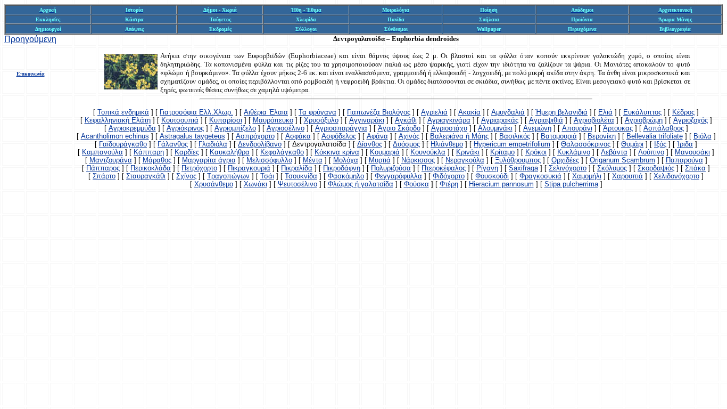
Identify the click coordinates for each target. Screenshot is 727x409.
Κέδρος (683, 112)
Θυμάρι (632, 144)
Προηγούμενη (30, 39)
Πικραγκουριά (249, 168)
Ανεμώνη (537, 128)
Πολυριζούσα (391, 168)
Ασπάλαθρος (663, 128)
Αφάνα (377, 136)
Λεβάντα (614, 152)
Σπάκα (695, 168)
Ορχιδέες (565, 160)
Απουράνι (577, 128)
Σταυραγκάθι (146, 176)
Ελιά (605, 112)
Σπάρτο (104, 176)
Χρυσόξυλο (321, 120)
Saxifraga (523, 168)
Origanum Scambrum (622, 160)
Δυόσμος (406, 144)
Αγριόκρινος (185, 128)
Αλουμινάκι (495, 128)
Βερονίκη (602, 136)
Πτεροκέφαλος (444, 168)
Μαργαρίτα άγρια (209, 160)
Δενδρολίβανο (260, 144)
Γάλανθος (173, 144)
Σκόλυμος (612, 168)
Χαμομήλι (586, 176)
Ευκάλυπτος (642, 112)
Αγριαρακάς (499, 120)
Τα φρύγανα (317, 112)
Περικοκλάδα (150, 168)
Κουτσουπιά (180, 120)
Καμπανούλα (102, 152)
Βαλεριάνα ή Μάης (459, 136)
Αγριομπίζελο (235, 128)
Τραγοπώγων (228, 176)
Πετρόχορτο (199, 168)
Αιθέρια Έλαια (266, 112)
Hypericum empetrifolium (512, 144)
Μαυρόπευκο (273, 120)
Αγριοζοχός (690, 120)
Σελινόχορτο (567, 168)
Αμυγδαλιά (508, 112)
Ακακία (469, 112)
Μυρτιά (380, 160)
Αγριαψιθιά (546, 120)
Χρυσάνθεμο (213, 184)
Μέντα (313, 160)
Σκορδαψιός (656, 168)
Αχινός (409, 136)
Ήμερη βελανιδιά (561, 112)
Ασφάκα (298, 136)
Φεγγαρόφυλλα (398, 176)
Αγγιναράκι (366, 120)
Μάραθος (157, 160)
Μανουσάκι (692, 152)
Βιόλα (702, 136)
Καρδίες (187, 152)
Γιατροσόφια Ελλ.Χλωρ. (196, 112)
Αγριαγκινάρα (448, 120)
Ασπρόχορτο (255, 136)
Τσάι (267, 176)
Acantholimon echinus (115, 136)
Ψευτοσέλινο (297, 184)
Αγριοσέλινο (285, 128)
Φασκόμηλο (346, 176)
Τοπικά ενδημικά (123, 112)
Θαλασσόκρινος (585, 144)
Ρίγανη (487, 168)
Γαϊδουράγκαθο (123, 144)
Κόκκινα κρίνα (337, 152)
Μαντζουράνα (110, 160)
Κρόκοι (536, 152)
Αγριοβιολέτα (594, 120)
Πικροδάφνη (341, 168)
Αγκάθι (406, 120)
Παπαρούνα (684, 160)
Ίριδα (685, 144)
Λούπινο (651, 152)
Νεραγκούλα (464, 160)
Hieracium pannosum (501, 184)
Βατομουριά (559, 136)
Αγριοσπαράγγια (341, 128)
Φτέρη (449, 184)
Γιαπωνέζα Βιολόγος (378, 112)
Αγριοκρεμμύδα (132, 128)
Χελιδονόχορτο (676, 176)
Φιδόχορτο (449, 176)
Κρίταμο (502, 152)
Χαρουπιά (627, 176)
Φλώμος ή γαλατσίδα (360, 184)
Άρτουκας (618, 128)
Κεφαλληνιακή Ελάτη (118, 120)
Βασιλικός (514, 136)
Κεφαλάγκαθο (282, 152)
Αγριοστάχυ (449, 128)
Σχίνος (186, 176)
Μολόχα (345, 160)
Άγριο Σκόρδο (399, 128)
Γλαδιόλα (213, 144)
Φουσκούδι (492, 176)
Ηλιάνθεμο (447, 144)
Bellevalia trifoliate (654, 136)
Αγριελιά (434, 112)
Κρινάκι (468, 152)
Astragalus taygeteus (192, 136)
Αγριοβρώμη (644, 120)
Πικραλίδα (296, 168)
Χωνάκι (255, 184)
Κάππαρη (149, 152)
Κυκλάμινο (573, 152)
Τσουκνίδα (301, 176)
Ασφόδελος (338, 136)
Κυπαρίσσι (225, 120)
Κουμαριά (385, 152)
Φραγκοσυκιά (540, 176)
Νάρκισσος (418, 160)
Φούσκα (416, 184)
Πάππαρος (103, 168)
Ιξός (660, 144)
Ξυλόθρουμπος (518, 160)
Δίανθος (369, 144)
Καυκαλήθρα (230, 152)
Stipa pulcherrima (571, 184)
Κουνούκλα (427, 152)
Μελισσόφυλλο (269, 160)
